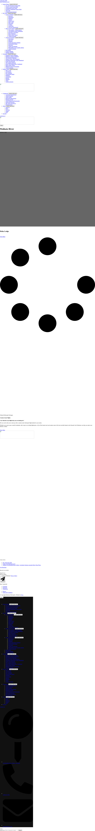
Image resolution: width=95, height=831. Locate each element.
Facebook (5, 586)
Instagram (5, 587)
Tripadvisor (5, 589)
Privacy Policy (3, 574)
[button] (2, 116)
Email (1, 573)
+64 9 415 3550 (3, 0)
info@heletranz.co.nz (4, 1)
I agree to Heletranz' (9, 575)
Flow (22, 595)
